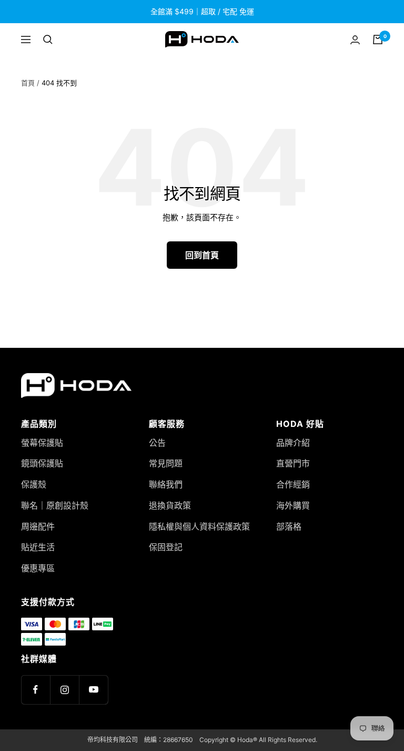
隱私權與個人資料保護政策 (199, 526)
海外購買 (293, 505)
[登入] (355, 39)
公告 (157, 442)
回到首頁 (202, 255)
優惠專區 (38, 568)
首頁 (28, 83)
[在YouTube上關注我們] (93, 689)
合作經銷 (293, 484)
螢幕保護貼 (42, 442)
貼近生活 (38, 547)
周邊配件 (38, 526)
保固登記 (166, 547)
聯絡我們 (166, 484)
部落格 (288, 526)
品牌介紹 (293, 442)
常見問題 (166, 463)
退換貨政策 (170, 505)
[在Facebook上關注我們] (35, 689)
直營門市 (293, 463)
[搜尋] (48, 39)
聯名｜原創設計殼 (54, 505)
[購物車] (377, 39)
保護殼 (33, 484)
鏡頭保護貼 (42, 463)
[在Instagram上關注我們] (64, 689)
